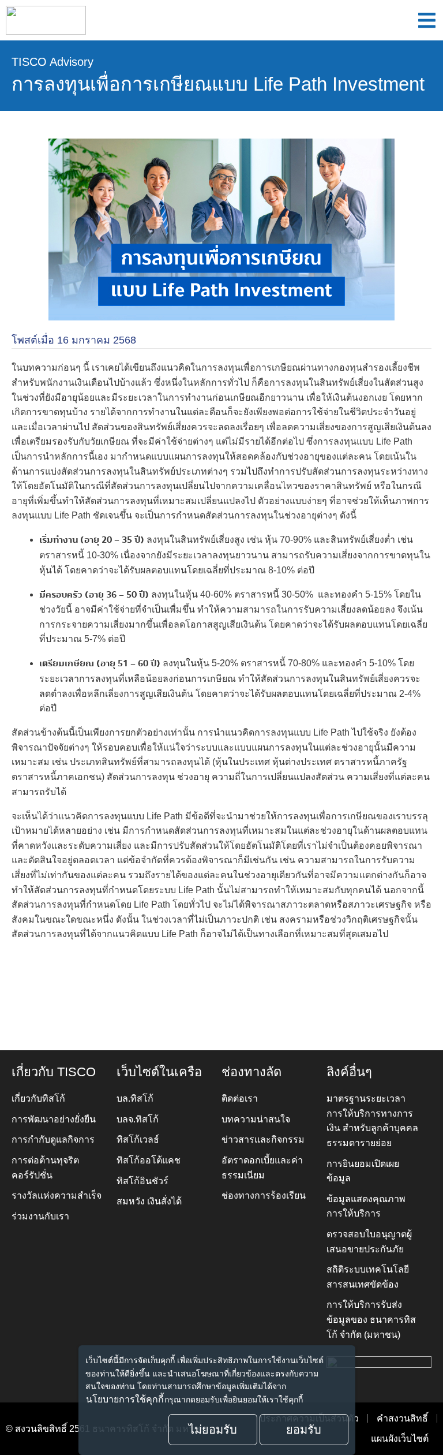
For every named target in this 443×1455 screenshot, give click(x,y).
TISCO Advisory (52, 61)
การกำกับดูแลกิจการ (53, 1139)
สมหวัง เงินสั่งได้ (149, 1201)
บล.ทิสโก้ (135, 1098)
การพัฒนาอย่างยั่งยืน (54, 1119)
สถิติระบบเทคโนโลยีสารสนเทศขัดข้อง (367, 1276)
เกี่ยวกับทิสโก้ (38, 1098)
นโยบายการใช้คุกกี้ (125, 1399)
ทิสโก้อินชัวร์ (142, 1181)
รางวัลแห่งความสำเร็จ (57, 1195)
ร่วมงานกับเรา (40, 1216)
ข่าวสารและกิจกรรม (263, 1139)
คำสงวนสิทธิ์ (402, 1418)
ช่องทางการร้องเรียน (264, 1195)
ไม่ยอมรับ (213, 1429)
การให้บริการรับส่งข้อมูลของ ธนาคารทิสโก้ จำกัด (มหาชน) (371, 1319)
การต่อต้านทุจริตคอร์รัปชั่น (45, 1167)
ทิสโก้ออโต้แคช (149, 1160)
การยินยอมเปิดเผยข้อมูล (362, 1171)
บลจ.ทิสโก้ (138, 1119)
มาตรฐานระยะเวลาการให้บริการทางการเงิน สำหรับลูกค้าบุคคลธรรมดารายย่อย (372, 1121)
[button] (427, 20)
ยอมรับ (303, 1429)
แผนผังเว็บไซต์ (400, 1438)
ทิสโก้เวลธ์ (138, 1139)
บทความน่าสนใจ (256, 1119)
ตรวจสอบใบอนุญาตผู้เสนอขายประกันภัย (369, 1241)
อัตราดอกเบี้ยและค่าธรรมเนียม (262, 1167)
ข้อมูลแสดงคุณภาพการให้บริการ (366, 1206)
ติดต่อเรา (240, 1098)
